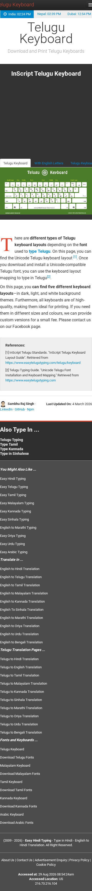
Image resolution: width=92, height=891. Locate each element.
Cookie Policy (46, 865)
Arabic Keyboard (12, 814)
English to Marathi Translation (21, 618)
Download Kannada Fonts (18, 806)
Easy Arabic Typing (13, 552)
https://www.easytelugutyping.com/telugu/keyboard (42, 363)
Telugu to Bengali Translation (21, 732)
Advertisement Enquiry (51, 860)
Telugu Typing (11, 440)
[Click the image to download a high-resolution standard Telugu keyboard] (46, 191)
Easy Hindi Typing (13, 479)
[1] (75, 257)
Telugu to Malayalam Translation (23, 683)
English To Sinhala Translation (21, 609)
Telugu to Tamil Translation (19, 675)
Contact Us (24, 860)
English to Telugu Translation (21, 577)
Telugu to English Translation (21, 667)
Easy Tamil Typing (13, 495)
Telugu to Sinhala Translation (21, 700)
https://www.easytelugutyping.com (30, 380)
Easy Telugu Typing (14, 487)
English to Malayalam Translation (24, 593)
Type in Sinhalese (14, 453)
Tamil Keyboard (11, 782)
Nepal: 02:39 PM (49, 14)
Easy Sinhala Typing (14, 519)
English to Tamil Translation (20, 585)
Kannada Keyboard (13, 798)
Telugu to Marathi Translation (21, 708)
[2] (48, 276)
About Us (7, 860)
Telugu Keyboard (15, 163)
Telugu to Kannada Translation (22, 692)
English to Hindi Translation (19, 569)
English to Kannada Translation (22, 601)
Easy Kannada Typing (15, 511)
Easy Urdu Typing (12, 544)
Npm (30, 409)
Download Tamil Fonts (16, 790)
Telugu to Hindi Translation (19, 659)
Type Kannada (11, 449)
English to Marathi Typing (18, 527)
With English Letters (48, 163)
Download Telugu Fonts (17, 757)
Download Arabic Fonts (16, 822)
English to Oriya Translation (19, 626)
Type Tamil (9, 444)
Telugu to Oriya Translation (19, 716)
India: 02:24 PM (19, 14)
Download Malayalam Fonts (20, 774)
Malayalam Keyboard (15, 765)
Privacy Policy (79, 860)
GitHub (20, 409)
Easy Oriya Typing (13, 536)
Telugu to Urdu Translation (19, 724)
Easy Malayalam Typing (17, 503)
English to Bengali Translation (21, 642)
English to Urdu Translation (19, 634)
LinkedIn (6, 409)
